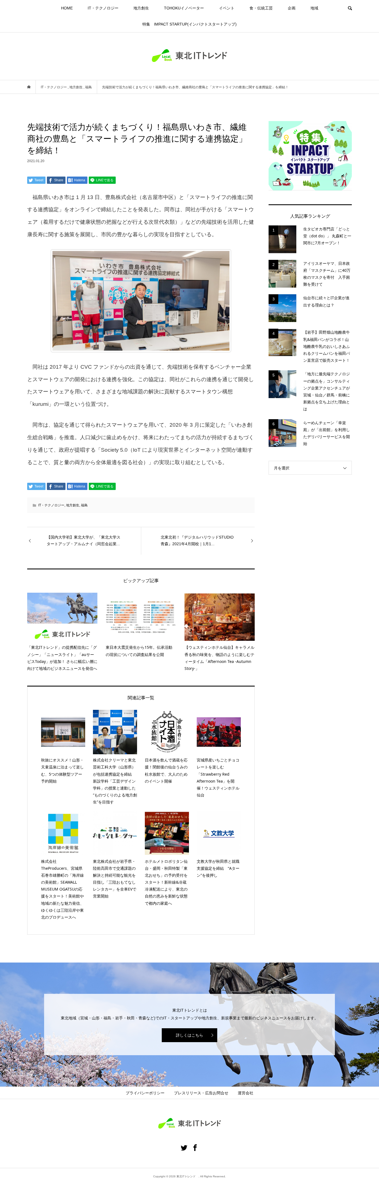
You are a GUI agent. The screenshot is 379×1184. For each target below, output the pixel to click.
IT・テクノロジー (103, 8)
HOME (67, 8)
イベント (226, 8)
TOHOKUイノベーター (184, 8)
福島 (84, 505)
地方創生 (141, 8)
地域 (314, 8)
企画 (291, 8)
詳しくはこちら (189, 1035)
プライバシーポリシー (145, 1093)
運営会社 (245, 1093)
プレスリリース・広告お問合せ (201, 1093)
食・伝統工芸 (261, 8)
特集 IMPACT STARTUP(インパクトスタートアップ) (189, 24)
